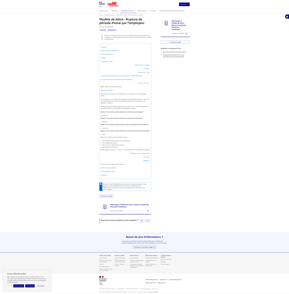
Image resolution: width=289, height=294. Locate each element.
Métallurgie (163, 262)
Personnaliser (41, 286)
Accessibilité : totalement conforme (107, 288)
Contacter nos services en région (143, 247)
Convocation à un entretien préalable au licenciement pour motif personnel (137, 266)
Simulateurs (114, 11)
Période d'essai (112, 30)
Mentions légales (120, 288)
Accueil (101, 15)
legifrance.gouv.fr (150, 283)
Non (142, 221)
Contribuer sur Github (144, 288)
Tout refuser (29, 286)
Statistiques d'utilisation (104, 266)
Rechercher (183, 4)
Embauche (103, 30)
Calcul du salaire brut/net (120, 258)
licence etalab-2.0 (153, 292)
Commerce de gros (165, 264)
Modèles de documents (127, 11)
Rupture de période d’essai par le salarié (174, 52)
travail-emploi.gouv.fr (150, 279)
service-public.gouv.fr (174, 279)
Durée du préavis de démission (152, 258)
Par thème (152, 11)
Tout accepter (19, 286)
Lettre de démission (134, 258)
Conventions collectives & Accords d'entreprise (172, 11)
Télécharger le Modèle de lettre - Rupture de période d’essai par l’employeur (129, 206)
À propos (101, 264)
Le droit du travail (103, 258)
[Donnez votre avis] (287, 16)
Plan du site (154, 288)
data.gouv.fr (161, 283)
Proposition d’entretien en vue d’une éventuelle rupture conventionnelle (173, 55)
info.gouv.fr (163, 279)
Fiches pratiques (142, 11)
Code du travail (103, 11)
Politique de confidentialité (132, 288)
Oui (148, 221)
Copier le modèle (107, 196)
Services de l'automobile (166, 259)
